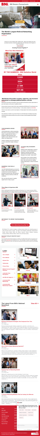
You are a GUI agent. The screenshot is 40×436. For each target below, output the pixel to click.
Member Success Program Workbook (8, 269)
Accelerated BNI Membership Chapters (7, 285)
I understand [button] (35, 433)
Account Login (32, 1)
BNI (28, 258)
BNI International (25, 1)
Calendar (3, 414)
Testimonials (5, 263)
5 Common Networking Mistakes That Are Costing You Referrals (17, 394)
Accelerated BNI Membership (6, 280)
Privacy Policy (6, 266)
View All (34, 303)
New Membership (5, 416)
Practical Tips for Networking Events (11, 369)
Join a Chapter (6, 254)
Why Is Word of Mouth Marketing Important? (13, 346)
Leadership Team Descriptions (6, 273)
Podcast (28, 270)
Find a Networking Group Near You (20, 225)
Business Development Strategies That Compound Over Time (17, 321)
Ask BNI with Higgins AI (8, 277)
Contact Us (4, 419)
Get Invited (20, 18)
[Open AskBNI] (37, 433)
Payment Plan (6, 260)
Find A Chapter (5, 412)
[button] (1, 16)
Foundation (28, 283)
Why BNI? (4, 410)
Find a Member (6, 257)
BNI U (28, 295)
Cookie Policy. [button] (12, 434)
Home (3, 408)
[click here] (9, 240)
